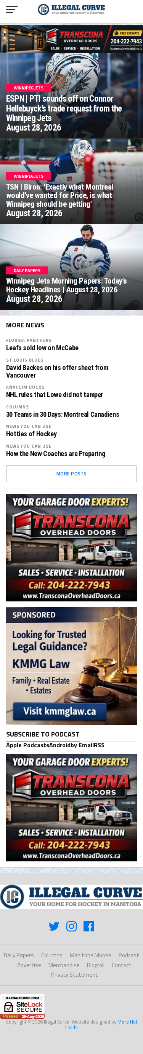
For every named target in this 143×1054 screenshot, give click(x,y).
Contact (122, 965)
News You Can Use (29, 426)
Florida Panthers (29, 340)
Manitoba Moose (90, 955)
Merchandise (64, 965)
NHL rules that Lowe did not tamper (54, 395)
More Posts (71, 473)
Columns (17, 406)
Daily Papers (19, 955)
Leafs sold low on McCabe (42, 348)
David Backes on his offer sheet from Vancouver (57, 371)
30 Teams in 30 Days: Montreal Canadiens (62, 414)
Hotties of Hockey (31, 434)
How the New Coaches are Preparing (55, 454)
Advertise (29, 965)
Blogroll (95, 965)
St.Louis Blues (25, 360)
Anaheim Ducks (25, 387)
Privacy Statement (74, 974)
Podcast (129, 955)
